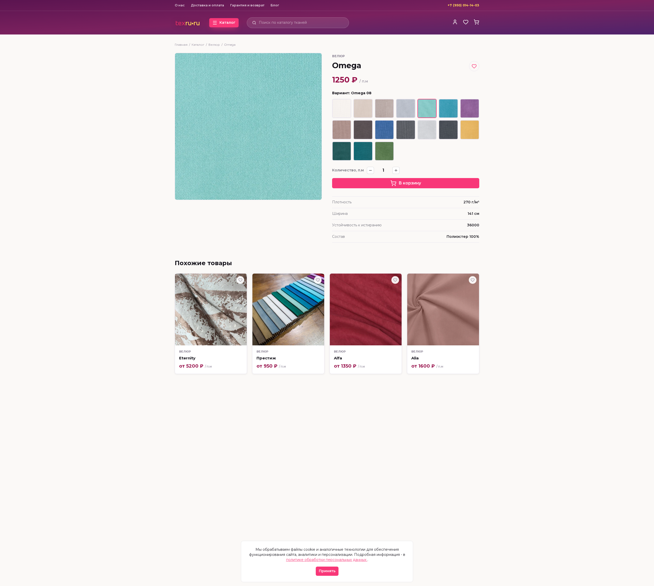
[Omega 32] (448, 129)
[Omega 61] (362, 151)
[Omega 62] (384, 151)
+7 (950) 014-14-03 (463, 5)
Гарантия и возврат (247, 5)
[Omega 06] (405, 108)
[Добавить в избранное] (474, 66)
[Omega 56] (469, 129)
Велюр (214, 44)
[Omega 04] (384, 108)
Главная (181, 44)
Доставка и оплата (207, 5)
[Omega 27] (405, 129)
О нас (180, 5)
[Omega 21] (341, 129)
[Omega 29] (427, 129)
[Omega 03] (362, 108)
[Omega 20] (469, 108)
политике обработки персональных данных (326, 559)
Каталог (198, 44)
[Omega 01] (341, 108)
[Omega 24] (362, 129)
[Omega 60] (341, 151)
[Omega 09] (448, 108)
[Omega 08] (427, 108)
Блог (275, 5)
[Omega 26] (384, 129)
